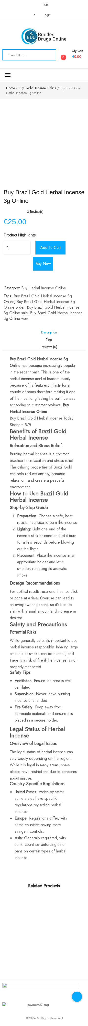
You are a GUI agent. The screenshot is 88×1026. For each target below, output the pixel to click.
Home (10, 88)
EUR (45, 5)
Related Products (44, 886)
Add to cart (50, 247)
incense (27, 378)
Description (49, 332)
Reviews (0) (49, 346)
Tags (49, 339)
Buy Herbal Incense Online (37, 88)
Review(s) (35, 211)
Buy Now (43, 263)
